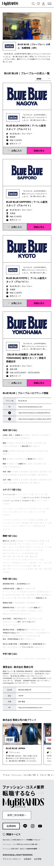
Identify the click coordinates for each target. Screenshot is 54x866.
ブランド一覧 (45, 775)
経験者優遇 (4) (25, 644)
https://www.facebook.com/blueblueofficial (34, 413)
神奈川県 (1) (26, 446)
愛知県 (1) (31, 459)
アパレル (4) (45, 497)
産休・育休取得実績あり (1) (12, 639)
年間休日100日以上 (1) (11, 633)
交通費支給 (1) (22, 630)
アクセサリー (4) (28, 501)
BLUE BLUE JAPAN (15, 748)
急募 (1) (19, 589)
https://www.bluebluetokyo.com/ (30, 407)
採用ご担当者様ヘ (16, 815)
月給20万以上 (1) (20, 619)
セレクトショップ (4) (31, 497)
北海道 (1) (18, 435)
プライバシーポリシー (12, 859)
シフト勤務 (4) (34, 608)
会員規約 (27, 859)
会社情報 (37, 859)
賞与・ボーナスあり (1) (25, 622)
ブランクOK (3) (27, 647)
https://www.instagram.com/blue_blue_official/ (35, 419)
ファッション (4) (9, 494)
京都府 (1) (21, 464)
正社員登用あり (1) (23, 584)
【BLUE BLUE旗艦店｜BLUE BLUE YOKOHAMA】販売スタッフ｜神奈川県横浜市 (26, 358)
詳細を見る (39, 150)
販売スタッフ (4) (9, 541)
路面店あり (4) (41, 598)
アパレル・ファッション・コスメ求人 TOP (19, 775)
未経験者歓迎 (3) (39, 644)
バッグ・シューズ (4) (11, 501)
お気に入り (16, 150)
